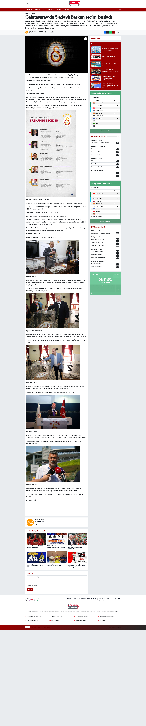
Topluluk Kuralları (110, 600)
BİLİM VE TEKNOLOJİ (111, 598)
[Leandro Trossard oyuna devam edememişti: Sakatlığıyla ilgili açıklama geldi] (77, 557)
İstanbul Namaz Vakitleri (82, 616)
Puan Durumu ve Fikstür (32, 620)
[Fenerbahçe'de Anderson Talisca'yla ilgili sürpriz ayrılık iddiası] (36, 557)
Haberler (27, 13)
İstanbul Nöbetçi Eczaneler (34, 616)
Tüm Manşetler (55, 620)
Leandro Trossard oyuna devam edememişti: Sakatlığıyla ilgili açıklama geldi (77, 565)
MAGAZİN (51, 9)
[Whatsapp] (37, 599)
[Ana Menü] (120, 9)
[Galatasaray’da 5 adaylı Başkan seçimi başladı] (57, 54)
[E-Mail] (36, 525)
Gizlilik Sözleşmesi (92, 600)
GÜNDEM (29, 9)
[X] (26, 599)
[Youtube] (32, 599)
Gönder (30, 589)
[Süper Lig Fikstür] (118, 136)
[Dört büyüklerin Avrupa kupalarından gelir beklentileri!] (57, 539)
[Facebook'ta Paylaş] (105, 32)
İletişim (99, 600)
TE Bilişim (118, 627)
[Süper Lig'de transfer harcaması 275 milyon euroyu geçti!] (57, 557)
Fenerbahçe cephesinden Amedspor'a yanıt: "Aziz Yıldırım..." (75, 547)
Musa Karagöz (40, 521)
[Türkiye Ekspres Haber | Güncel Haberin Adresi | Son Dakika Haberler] (74, 4)
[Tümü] (118, 38)
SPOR (44, 9)
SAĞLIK (99, 598)
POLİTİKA (37, 9)
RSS (28, 627)
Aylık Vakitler (95, 293)
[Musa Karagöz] (30, 522)
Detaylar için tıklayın (105, 130)
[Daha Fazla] (113, 32)
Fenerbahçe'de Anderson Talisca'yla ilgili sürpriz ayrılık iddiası (35, 565)
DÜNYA (59, 9)
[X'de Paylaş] (107, 32)
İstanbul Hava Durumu (57, 616)
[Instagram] (29, 599)
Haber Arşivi (103, 620)
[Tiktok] (35, 599)
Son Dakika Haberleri (80, 620)
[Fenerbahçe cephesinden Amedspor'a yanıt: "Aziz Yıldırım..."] (77, 539)
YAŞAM (103, 598)
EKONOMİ (66, 9)
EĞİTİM (118, 598)
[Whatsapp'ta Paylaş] (110, 32)
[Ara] (120, 4)
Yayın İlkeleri (118, 600)
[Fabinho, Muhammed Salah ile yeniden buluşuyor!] (36, 539)
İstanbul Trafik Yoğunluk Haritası (107, 616)
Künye (103, 600)
